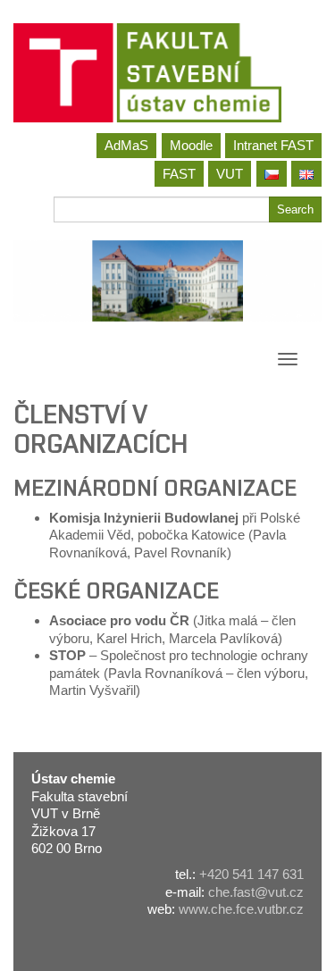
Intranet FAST (273, 145)
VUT (229, 173)
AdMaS (126, 145)
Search (295, 209)
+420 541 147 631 (251, 874)
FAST (179, 173)
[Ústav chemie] (167, 72)
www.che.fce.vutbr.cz (241, 909)
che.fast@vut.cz (256, 892)
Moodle (191, 145)
